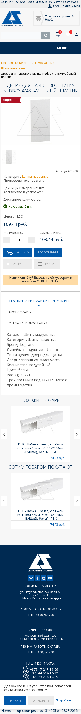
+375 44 (44, 673)
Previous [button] (4, 434)
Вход (56, 5)
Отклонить (41, 701)
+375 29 (44, 677)
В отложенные (48, 252)
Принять (15, 701)
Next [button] (77, 434)
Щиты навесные (35, 176)
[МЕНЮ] (74, 48)
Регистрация (71, 5)
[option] (40, 434)
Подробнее (64, 700)
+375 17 (44, 669)
